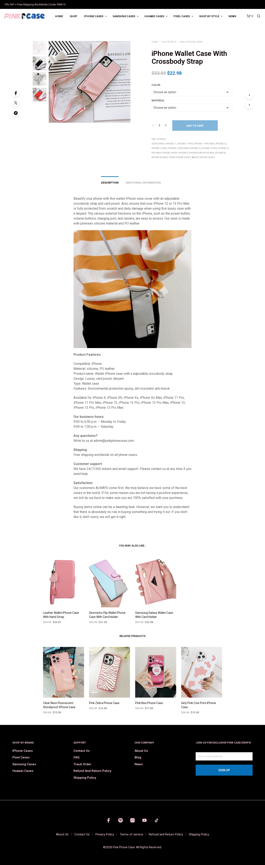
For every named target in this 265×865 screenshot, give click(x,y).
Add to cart (195, 125)
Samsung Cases (124, 16)
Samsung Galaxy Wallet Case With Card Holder (154, 615)
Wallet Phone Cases (191, 42)
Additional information (143, 182)
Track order (82, 764)
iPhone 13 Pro (209, 148)
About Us (141, 751)
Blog (138, 757)
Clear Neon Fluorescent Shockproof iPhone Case (59, 705)
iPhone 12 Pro (159, 148)
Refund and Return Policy (92, 771)
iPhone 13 (195, 148)
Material (158, 100)
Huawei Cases (154, 16)
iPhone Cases (93, 16)
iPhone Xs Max (159, 157)
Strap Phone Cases (180, 157)
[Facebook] (16, 93)
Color (156, 84)
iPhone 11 (171, 144)
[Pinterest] (16, 113)
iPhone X (183, 153)
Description (110, 182)
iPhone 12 (221, 144)
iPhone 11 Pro (185, 144)
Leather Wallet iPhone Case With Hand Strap (61, 615)
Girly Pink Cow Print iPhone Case (198, 705)
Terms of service (131, 834)
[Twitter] (16, 103)
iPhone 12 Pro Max (178, 148)
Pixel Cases (181, 16)
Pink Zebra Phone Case (104, 703)
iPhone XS (220, 153)
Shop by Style (209, 16)
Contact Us (81, 751)
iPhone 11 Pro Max (204, 144)
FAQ (76, 757)
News (232, 16)
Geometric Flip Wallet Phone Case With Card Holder (107, 615)
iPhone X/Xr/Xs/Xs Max (201, 153)
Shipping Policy (84, 778)
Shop (73, 16)
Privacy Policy (104, 834)
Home (59, 16)
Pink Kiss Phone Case (149, 703)
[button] (250, 16)
